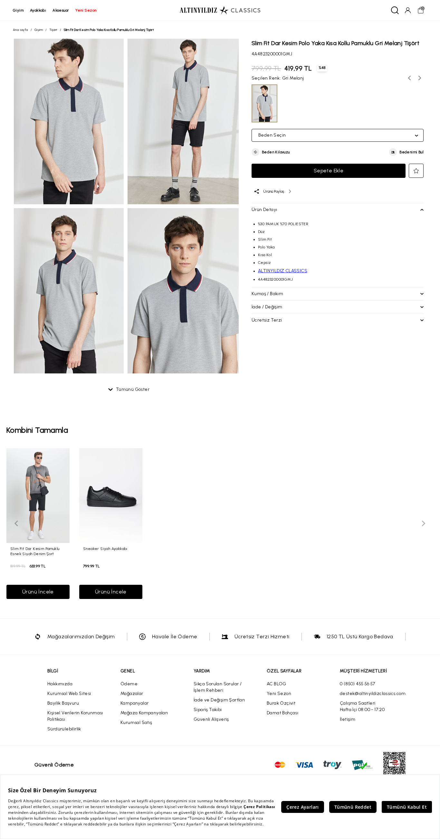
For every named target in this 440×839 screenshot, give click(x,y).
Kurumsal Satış (136, 722)
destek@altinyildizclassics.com (373, 693)
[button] (271, 152)
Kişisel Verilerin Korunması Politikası (75, 716)
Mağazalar (131, 693)
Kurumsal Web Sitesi (69, 693)
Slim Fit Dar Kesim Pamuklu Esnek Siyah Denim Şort (34, 551)
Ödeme (129, 684)
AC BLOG (276, 684)
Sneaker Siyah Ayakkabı (105, 548)
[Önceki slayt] (17, 523)
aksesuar (61, 10)
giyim (18, 10)
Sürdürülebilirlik (64, 729)
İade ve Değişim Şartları (219, 700)
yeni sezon (85, 10)
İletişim (347, 719)
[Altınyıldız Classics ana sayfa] (220, 10)
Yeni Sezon (279, 693)
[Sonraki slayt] (423, 523)
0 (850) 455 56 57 (357, 684)
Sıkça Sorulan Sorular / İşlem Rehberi (218, 687)
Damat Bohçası (282, 713)
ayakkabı (38, 10)
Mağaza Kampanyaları (144, 713)
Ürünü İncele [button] (38, 592)
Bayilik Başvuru (63, 703)
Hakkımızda (59, 684)
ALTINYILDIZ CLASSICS (282, 271)
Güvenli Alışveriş (211, 719)
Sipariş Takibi (208, 709)
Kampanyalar (134, 703)
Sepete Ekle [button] (328, 171)
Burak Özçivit (281, 703)
